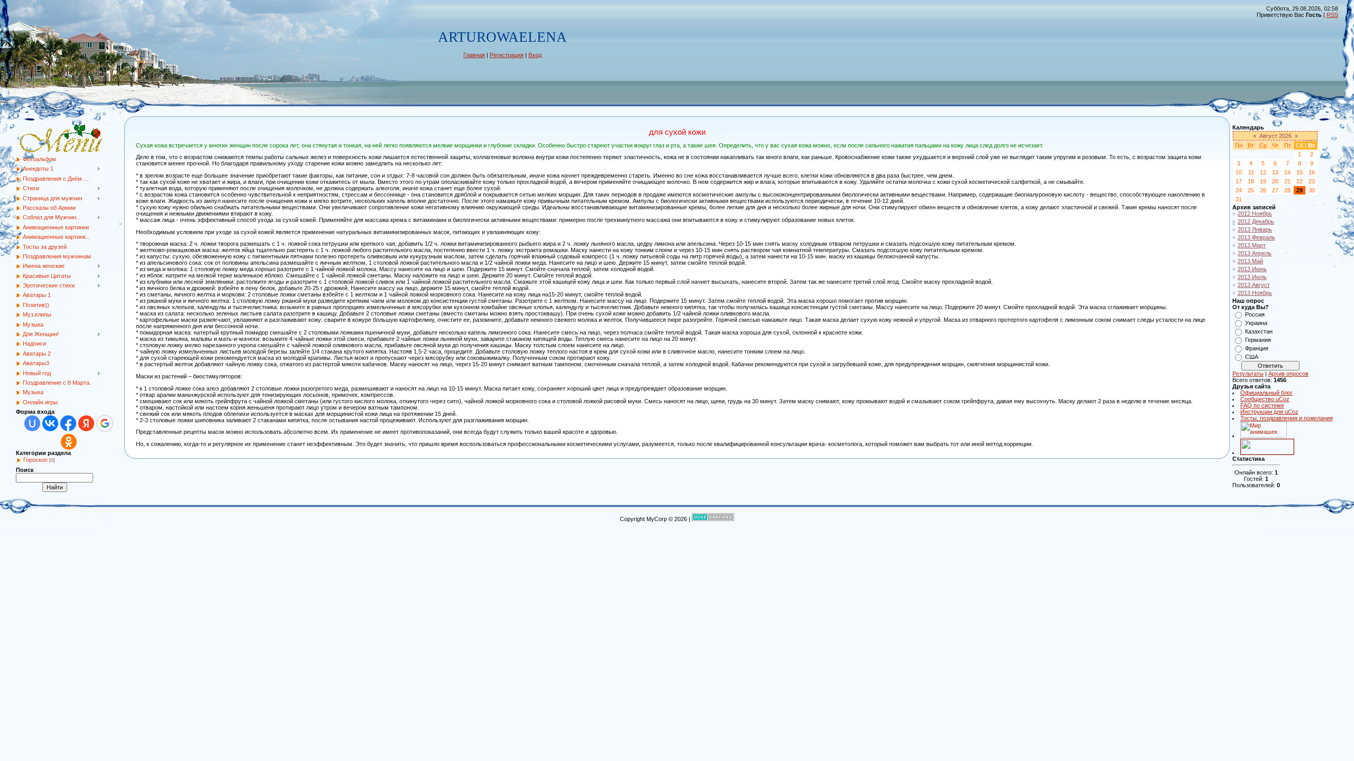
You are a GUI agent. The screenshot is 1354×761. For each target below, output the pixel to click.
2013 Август (1254, 285)
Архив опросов (1288, 373)
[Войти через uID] (32, 423)
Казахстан (1259, 331)
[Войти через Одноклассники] (69, 442)
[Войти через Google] (104, 423)
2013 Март (1252, 245)
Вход (535, 55)
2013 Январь (1255, 229)
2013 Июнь (1252, 269)
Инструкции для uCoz (1269, 412)
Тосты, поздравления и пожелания (1286, 418)
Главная (474, 55)
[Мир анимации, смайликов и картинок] (1263, 435)
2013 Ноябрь (1255, 293)
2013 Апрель (1254, 253)
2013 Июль (1252, 277)
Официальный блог (1266, 392)
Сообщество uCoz (1264, 399)
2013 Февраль (1256, 237)
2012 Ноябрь (1255, 213)
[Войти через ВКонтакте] (50, 423)
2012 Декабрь (1256, 221)
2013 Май (1250, 261)
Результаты (1248, 373)
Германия (1258, 340)
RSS (1332, 15)
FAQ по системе (1262, 405)
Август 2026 (1275, 136)
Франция (1256, 348)
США (1251, 357)
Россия (1255, 314)
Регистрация (507, 55)
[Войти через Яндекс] (86, 423)
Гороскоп (35, 460)
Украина (1256, 323)
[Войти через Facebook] (68, 423)
